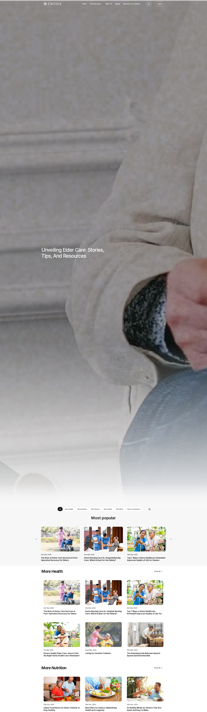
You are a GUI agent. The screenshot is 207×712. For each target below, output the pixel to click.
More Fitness (95, 509)
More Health (69, 509)
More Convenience (133, 509)
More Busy (119, 509)
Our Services (95, 4)
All (60, 509)
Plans (84, 4)
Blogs (117, 4)
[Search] (149, 509)
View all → (158, 571)
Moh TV (109, 4)
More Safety (108, 509)
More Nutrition (82, 509)
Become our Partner (131, 4)
